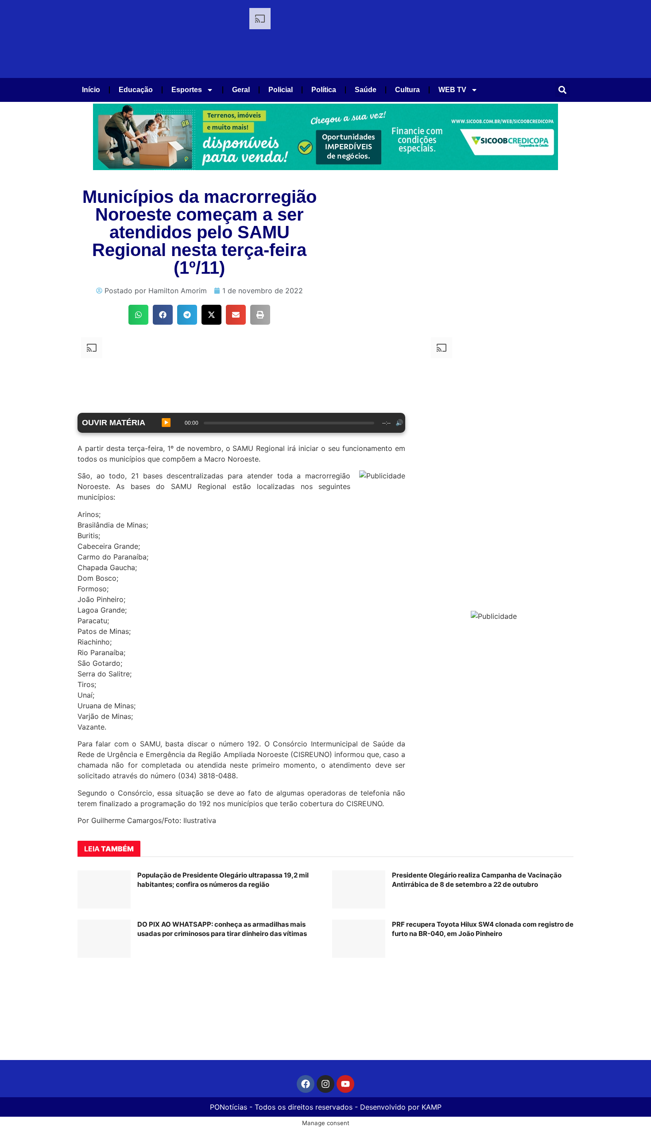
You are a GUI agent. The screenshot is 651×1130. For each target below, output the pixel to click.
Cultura (407, 89)
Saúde (365, 89)
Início (91, 89)
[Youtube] (345, 1084)
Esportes (186, 89)
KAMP (432, 1107)
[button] (562, 89)
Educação (136, 89)
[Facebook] (305, 1084)
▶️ (166, 422)
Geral (241, 89)
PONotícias (228, 1107)
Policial (280, 89)
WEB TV (452, 89)
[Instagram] (325, 1084)
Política (323, 89)
